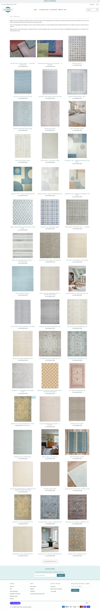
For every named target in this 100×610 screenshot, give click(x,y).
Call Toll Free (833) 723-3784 (8, 4)
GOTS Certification (14, 591)
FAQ (11, 588)
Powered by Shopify (27, 606)
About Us (12, 586)
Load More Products (50, 561)
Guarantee (32, 591)
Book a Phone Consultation (56, 588)
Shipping (32, 588)
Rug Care (12, 598)
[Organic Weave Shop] (7, 9)
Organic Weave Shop (17, 606)
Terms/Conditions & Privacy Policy (37, 593)
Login (92, 4)
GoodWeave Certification (15, 593)
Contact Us (53, 586)
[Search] (97, 9)
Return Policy (33, 586)
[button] (36, 9)
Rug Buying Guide (13, 596)
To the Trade (53, 591)
